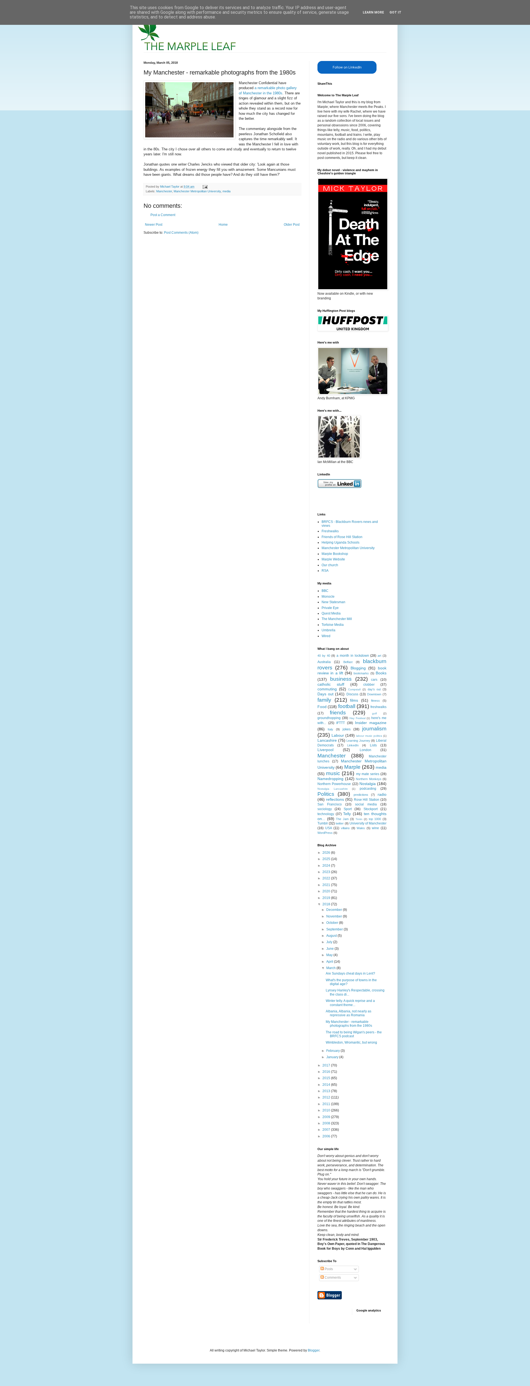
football (346, 706)
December (334, 910)
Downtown (374, 694)
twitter (340, 823)
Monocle (328, 596)
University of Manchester (367, 823)
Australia (324, 662)
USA (328, 828)
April (330, 962)
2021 (326, 885)
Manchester (164, 191)
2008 (326, 1123)
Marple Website (333, 559)
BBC (325, 591)
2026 (326, 853)
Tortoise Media (333, 625)
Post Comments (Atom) (181, 233)
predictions (361, 794)
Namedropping (330, 778)
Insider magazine (370, 722)
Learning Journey (358, 740)
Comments (332, 1277)
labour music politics (369, 735)
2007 (326, 1130)
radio (382, 794)
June (330, 949)
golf (374, 713)
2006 (326, 1136)
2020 (326, 891)
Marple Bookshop (335, 554)
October (332, 923)
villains (345, 828)
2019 (326, 898)
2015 (326, 1078)
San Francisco (329, 804)
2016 (326, 1072)
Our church (330, 565)
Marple (352, 767)
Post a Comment (162, 215)
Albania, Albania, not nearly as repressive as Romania (348, 1013)
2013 (326, 1091)
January (332, 1057)
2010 (326, 1110)
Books (381, 673)
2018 (326, 904)
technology (325, 814)
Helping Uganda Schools (340, 542)
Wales (361, 828)
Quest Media (331, 613)
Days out (325, 694)
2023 (326, 872)
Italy (330, 729)
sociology (324, 809)
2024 (326, 866)
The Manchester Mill (337, 619)
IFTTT (340, 723)
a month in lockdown (352, 656)
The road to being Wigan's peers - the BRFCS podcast (354, 1034)
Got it (395, 12)
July (329, 942)
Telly (347, 814)
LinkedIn (353, 745)
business (341, 679)
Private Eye (330, 608)
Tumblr (322, 823)
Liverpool (325, 749)
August (332, 936)
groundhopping (329, 718)
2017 (326, 1065)
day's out (374, 689)
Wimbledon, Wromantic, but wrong (351, 1042)
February (333, 1051)
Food (322, 706)
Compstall (354, 689)
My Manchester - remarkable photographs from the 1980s (349, 1024)
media (226, 191)
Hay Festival (357, 718)
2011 (326, 1104)
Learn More (373, 12)
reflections (335, 799)
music (333, 773)
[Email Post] (204, 186)
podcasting (368, 789)
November (334, 916)
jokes (347, 729)
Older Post (292, 225)
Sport (348, 809)
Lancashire (327, 740)
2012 (326, 1097)
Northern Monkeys (368, 779)
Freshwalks (330, 531)
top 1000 (375, 819)
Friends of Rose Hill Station (342, 537)
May (329, 955)
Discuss (352, 694)
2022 (326, 878)
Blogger (313, 1350)
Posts (328, 1269)
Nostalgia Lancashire (332, 788)
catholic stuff (330, 684)
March (331, 968)
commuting (327, 689)
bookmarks (361, 673)
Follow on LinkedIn (347, 67)
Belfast (348, 662)
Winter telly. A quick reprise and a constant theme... (350, 1003)
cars (374, 680)
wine (375, 828)
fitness (375, 700)
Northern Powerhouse (334, 784)
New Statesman (333, 602)
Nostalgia (367, 783)
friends (338, 712)
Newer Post (153, 225)
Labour (338, 735)
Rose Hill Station (367, 800)
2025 (326, 859)
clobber (369, 685)
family (324, 700)
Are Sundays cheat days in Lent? (350, 973)
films (354, 700)
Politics (325, 794)
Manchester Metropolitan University (197, 191)
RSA (325, 571)
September (335, 929)
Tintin (359, 819)
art (379, 655)
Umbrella (328, 630)
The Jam (342, 819)
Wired (326, 636)
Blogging (358, 668)
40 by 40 (323, 655)
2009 (326, 1117)
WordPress (325, 832)
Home (223, 225)
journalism (374, 728)
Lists (373, 745)
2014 (326, 1085)
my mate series (367, 774)
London (365, 750)
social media (366, 804)
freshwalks (378, 707)
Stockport (371, 809)
